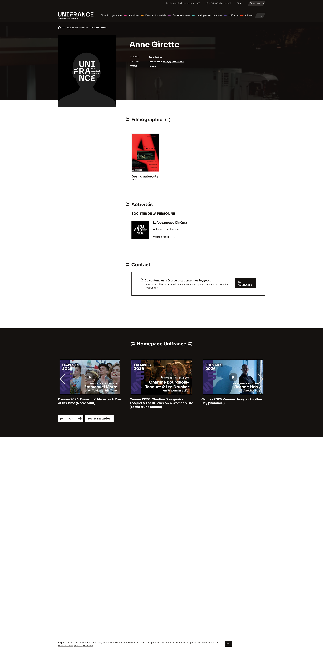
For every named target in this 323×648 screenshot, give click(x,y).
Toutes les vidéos (99, 418)
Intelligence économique (209, 15)
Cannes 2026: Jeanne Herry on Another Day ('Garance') (160, 401)
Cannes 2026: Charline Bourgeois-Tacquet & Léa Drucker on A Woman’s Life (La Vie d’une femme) (89, 403)
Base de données (181, 15)
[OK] (228, 644)
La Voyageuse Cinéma (173, 61)
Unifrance (233, 15)
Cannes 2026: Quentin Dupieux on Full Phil (231, 401)
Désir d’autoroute (144, 176)
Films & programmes (111, 15)
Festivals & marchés (155, 15)
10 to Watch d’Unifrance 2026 (218, 3)
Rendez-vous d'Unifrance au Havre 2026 (183, 3)
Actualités (133, 15)
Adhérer (249, 15)
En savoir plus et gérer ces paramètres (75, 645)
